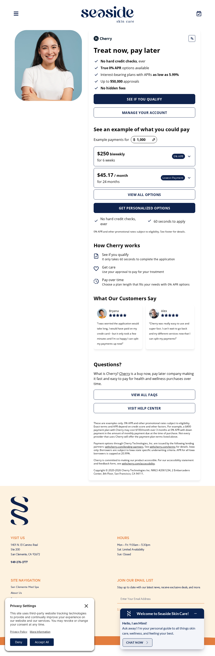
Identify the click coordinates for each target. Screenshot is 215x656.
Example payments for (111, 139)
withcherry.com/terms (163, 446)
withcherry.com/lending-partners (124, 446)
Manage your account (144, 112)
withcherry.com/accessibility (138, 463)
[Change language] (192, 38)
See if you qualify (144, 99)
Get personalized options (144, 208)
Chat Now (134, 642)
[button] (144, 156)
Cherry (124, 373)
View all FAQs (144, 395)
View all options (144, 194)
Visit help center (144, 408)
